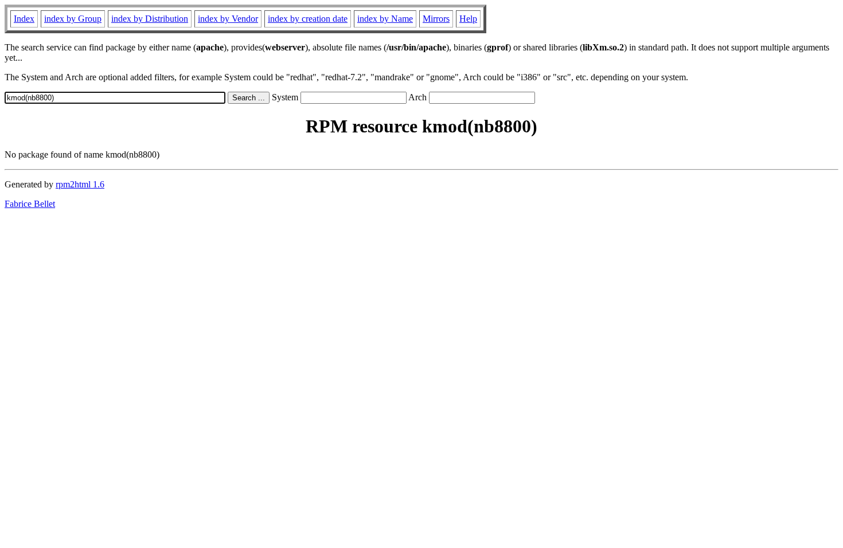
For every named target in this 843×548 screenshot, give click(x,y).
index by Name (385, 19)
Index (24, 19)
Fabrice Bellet (30, 204)
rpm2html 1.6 (80, 184)
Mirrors (436, 19)
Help (468, 19)
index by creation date (308, 19)
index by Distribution (149, 19)
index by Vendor (228, 19)
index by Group (73, 19)
